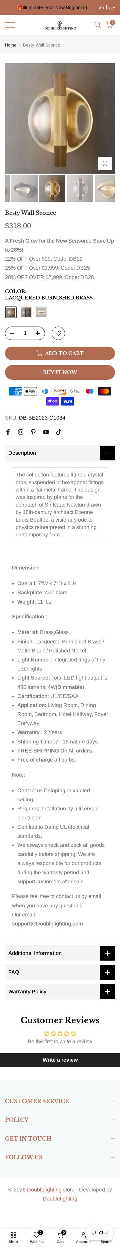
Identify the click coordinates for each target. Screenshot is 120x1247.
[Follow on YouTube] (46, 432)
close (108, 7)
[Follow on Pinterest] (33, 432)
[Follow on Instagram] (21, 432)
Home (10, 45)
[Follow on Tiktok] (59, 432)
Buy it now (60, 372)
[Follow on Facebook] (8, 432)
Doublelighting (44, 1189)
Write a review (60, 1060)
